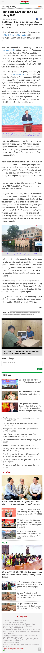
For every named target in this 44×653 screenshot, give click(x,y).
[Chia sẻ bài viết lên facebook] (37, 19)
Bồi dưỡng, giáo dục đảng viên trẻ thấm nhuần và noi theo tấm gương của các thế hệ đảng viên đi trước (29, 523)
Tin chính (6, 472)
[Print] (41, 19)
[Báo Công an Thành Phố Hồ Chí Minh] (24, 2)
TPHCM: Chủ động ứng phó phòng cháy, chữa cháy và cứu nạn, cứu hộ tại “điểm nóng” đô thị (29, 534)
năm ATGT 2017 (15, 312)
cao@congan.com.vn (13, 642)
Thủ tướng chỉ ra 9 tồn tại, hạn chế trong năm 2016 (21, 465)
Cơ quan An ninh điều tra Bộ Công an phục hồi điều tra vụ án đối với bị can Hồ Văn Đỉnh (29, 606)
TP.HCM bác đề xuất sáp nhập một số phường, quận (22, 440)
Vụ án (4, 543)
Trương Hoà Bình (9, 50)
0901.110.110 (20, 648)
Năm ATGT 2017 (19, 74)
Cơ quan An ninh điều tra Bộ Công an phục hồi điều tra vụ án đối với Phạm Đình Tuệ (29, 595)
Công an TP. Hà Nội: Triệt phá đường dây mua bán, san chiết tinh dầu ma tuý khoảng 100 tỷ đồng (22, 574)
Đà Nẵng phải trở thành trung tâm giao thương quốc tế (30, 382)
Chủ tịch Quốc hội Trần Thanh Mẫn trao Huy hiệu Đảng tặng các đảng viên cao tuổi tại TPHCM (29, 511)
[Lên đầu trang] (39, 649)
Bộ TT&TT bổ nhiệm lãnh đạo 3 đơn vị (16, 445)
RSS (41, 6)
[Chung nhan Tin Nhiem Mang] (12, 650)
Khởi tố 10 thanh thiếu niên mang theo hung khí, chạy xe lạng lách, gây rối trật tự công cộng (29, 584)
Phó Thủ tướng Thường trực (16, 35)
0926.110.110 (12, 648)
